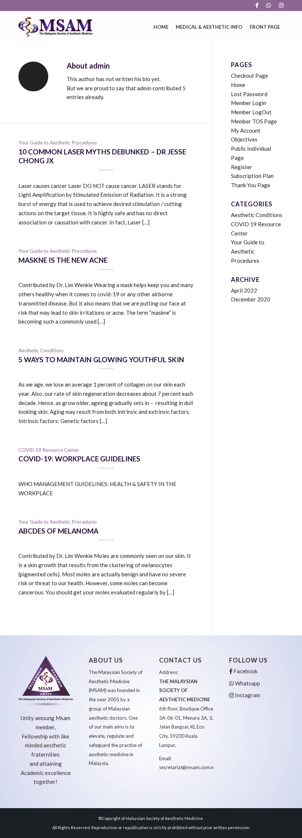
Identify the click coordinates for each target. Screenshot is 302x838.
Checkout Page (249, 75)
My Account (245, 130)
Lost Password (249, 94)
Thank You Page (250, 185)
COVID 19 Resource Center (48, 450)
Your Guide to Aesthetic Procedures (57, 143)
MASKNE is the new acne (63, 260)
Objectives (244, 139)
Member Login (248, 102)
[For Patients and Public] (55, 27)
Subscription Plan (252, 175)
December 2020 (250, 299)
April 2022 (244, 290)
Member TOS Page (254, 121)
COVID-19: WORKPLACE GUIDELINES (79, 458)
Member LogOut (251, 112)
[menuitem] (257, 5)
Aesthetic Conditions (41, 350)
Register (241, 167)
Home (238, 84)
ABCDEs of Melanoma (58, 531)
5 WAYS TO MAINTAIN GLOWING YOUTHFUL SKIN (101, 359)
